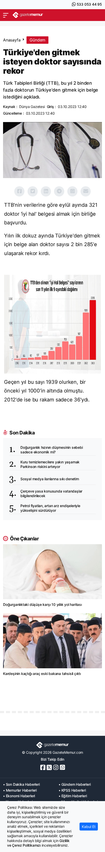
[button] (5, 15)
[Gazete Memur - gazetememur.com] (27, 15)
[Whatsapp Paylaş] (72, 191)
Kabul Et (89, 826)
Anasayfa (11, 39)
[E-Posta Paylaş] (86, 191)
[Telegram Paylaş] (59, 191)
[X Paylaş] (33, 191)
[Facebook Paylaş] (19, 191)
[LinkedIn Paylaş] (46, 191)
